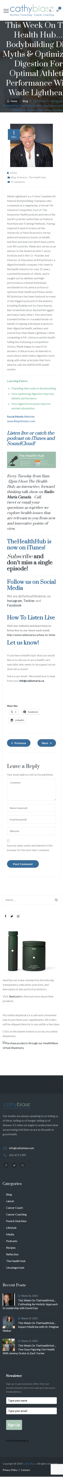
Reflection (12, 1254)
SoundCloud (20, 444)
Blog (13, 177)
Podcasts (22, 177)
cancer (10, 1201)
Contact (25, 1469)
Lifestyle (11, 1227)
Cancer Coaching (16, 1214)
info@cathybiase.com (21, 1148)
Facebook (14, 605)
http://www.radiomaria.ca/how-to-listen (31, 634)
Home (13, 101)
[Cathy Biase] (31, 10)
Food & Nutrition (16, 1221)
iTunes (38, 438)
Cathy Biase (29, 1463)
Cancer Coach (14, 1207)
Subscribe (20, 556)
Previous (20, 743)
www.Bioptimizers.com (21, 421)
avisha (13, 172)
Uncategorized (15, 1267)
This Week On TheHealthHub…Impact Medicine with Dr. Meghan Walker (31, 1326)
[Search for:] (31, 900)
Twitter (29, 601)
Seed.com (14, 996)
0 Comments (18, 181)
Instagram (14, 601)
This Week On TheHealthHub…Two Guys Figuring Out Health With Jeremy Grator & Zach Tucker (29, 1349)
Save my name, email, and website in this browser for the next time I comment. (30, 848)
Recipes (11, 1247)
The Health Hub (37, 177)
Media (10, 1234)
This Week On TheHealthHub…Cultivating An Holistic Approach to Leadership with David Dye (30, 1304)
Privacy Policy (10, 1469)
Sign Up (14, 1425)
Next (45, 743)
